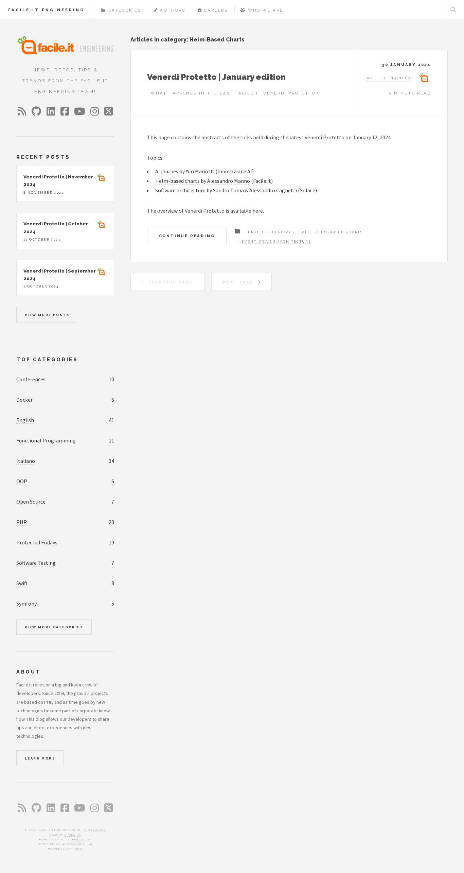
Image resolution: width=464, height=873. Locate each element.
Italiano (25, 460)
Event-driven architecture (276, 241)
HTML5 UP (72, 834)
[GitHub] (36, 111)
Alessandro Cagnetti (273, 190)
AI (304, 232)
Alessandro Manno (228, 180)
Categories (125, 10)
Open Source (31, 501)
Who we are (265, 10)
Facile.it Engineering (46, 9)
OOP (21, 481)
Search (453, 9)
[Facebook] (64, 111)
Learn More (40, 758)
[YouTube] (79, 111)
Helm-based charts (177, 180)
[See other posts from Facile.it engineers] (101, 179)
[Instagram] (94, 111)
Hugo (78, 849)
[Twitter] (108, 111)
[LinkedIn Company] (51, 111)
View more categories (54, 627)
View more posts (47, 315)
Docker (24, 399)
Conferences (31, 379)
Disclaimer (95, 830)
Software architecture (180, 190)
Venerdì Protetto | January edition (216, 77)
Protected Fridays (271, 232)
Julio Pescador (76, 839)
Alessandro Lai (77, 844)
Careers (216, 10)
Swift (22, 583)
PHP (21, 522)
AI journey (166, 171)
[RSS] (22, 111)
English (25, 420)
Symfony (26, 603)
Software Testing (36, 562)
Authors (172, 10)
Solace (307, 190)
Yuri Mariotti (200, 171)
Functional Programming (46, 440)
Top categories (47, 359)
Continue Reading (187, 235)
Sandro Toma (228, 190)
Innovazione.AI (234, 171)
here (257, 210)
